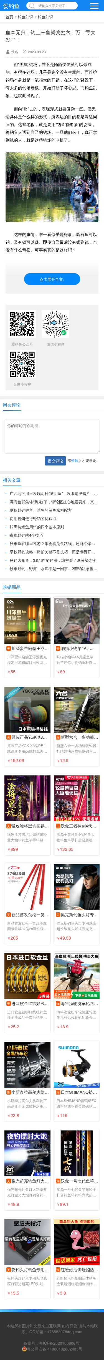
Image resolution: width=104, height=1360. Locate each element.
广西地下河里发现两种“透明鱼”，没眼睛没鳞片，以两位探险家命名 (54, 493)
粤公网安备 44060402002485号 (54, 1348)
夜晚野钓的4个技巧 (26, 535)
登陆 (74, 460)
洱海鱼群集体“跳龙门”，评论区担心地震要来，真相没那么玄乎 (54, 501)
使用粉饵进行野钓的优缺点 (33, 518)
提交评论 (55, 461)
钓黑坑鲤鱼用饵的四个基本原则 (37, 526)
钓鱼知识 (25, 16)
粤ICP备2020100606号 (59, 1343)
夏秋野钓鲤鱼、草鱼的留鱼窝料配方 (41, 510)
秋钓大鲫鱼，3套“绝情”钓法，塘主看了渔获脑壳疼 (53, 560)
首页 (9, 16)
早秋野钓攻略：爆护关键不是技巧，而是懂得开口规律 (54, 552)
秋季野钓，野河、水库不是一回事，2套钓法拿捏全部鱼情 (54, 568)
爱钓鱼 (11, 6)
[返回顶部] (92, 1218)
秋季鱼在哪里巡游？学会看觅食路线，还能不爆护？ (54, 543)
